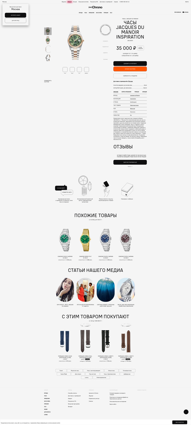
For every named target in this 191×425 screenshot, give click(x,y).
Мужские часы (75, 370)
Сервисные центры (94, 398)
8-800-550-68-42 (124, 1)
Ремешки (106, 12)
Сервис (116, 1)
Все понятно (180, 422)
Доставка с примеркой (106, 1)
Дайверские (127, 374)
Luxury (86, 377)
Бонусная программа (73, 404)
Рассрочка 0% (94, 1)
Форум (69, 1)
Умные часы (111, 370)
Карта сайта (113, 404)
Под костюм (92, 374)
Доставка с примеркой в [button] (123, 81)
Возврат (70, 406)
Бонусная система (83, 1)
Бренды (81, 12)
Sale (111, 12)
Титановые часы (127, 370)
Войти (187, 1)
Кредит (70, 398)
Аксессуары (99, 12)
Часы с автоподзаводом (93, 370)
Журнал (64, 1)
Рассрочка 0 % (72, 401)
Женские (132, 108)
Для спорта (78, 374)
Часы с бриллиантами (110, 374)
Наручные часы (134, 105)
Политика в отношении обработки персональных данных (119, 398)
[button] (5, 2)
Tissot (61, 370)
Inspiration (133, 98)
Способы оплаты (72, 393)
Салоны (91, 401)
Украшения (91, 12)
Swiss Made (64, 374)
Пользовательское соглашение (118, 401)
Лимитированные (101, 377)
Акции (75, 1)
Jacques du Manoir (135, 95)
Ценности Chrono (93, 393)
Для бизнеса (47, 412)
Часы (85, 12)
